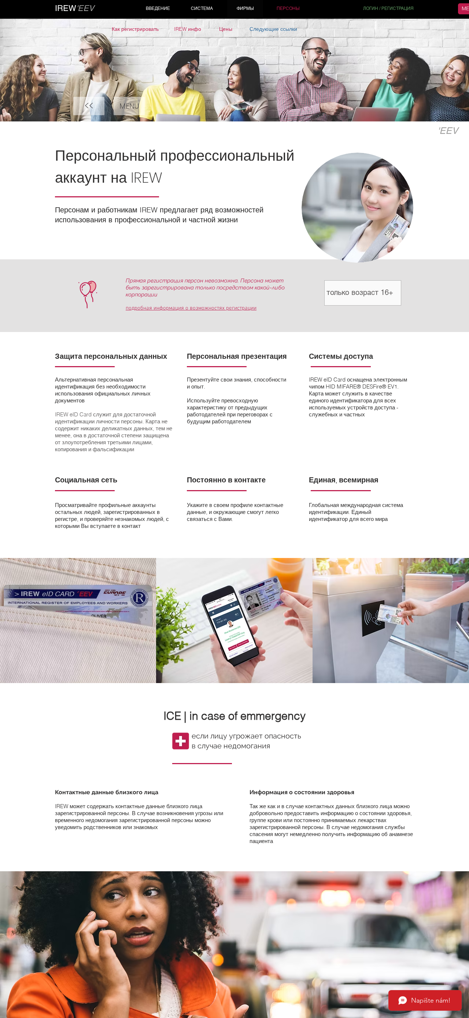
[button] (129, 106)
